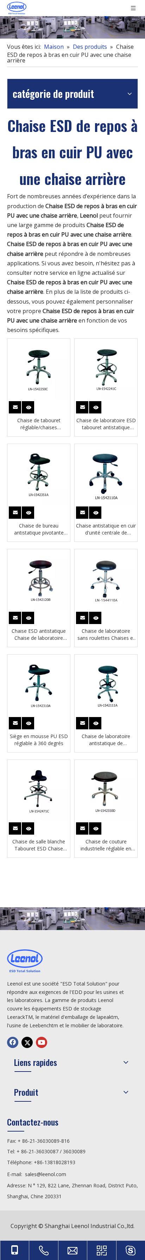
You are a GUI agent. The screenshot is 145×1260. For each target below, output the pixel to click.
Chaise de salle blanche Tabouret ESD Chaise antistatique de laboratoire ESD (38, 845)
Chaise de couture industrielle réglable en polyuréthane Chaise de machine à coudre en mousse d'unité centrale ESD (106, 845)
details (29, 406)
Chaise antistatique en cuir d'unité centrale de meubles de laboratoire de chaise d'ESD (106, 529)
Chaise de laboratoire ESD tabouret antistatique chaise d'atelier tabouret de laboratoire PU (106, 424)
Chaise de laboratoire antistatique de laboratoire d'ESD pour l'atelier (106, 740)
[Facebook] (12, 1042)
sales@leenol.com (45, 1174)
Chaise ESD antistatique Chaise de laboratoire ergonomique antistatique (39, 635)
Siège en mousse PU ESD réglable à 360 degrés (39, 740)
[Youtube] (41, 1042)
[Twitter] (27, 1042)
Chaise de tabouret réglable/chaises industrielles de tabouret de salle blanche (38, 424)
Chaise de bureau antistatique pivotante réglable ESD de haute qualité (39, 529)
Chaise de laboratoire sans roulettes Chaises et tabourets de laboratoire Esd (106, 635)
